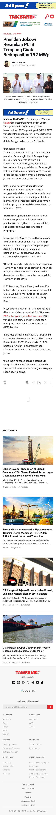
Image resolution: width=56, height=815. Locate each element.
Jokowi (7, 122)
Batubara (7, 719)
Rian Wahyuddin (19, 62)
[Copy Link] (51, 382)
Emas (5, 723)
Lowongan (33, 766)
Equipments (34, 748)
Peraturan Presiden (11, 748)
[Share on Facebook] (33, 382)
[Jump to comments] (5, 382)
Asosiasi (6, 773)
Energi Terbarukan (12, 34)
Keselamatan (8, 766)
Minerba (6, 770)
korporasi (33, 719)
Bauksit (6, 734)
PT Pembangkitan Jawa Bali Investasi (22, 316)
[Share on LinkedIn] (39, 382)
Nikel (5, 730)
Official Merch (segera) (39, 762)
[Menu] (52, 16)
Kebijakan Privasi (28, 805)
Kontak (28, 793)
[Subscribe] (50, 707)
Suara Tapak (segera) (38, 773)
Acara (32, 727)
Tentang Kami (28, 784)
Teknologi (7, 762)
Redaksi (28, 797)
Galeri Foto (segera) (37, 770)
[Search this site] (47, 16)
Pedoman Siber (28, 788)
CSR (31, 723)
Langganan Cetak (28, 801)
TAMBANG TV (35, 744)
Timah (5, 727)
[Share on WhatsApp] (45, 382)
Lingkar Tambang (36, 777)
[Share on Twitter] (27, 382)
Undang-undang (10, 744)
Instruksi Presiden (10, 752)
